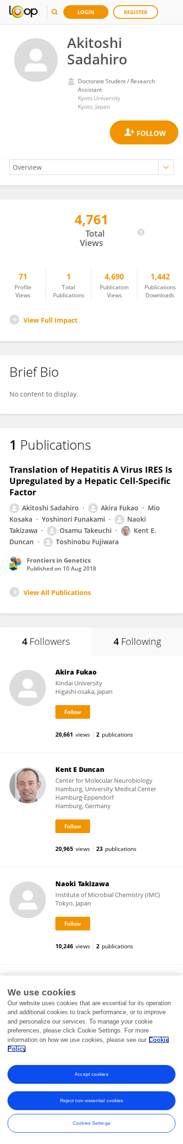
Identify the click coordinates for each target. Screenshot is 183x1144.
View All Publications (57, 592)
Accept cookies (91, 1074)
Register (135, 12)
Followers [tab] (46, 641)
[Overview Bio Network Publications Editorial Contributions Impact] (91, 167)
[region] (91, 1060)
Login (85, 12)
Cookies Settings (91, 1123)
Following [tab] (137, 641)
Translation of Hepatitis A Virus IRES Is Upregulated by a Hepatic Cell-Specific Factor (90, 481)
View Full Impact (50, 320)
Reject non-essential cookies (91, 1100)
